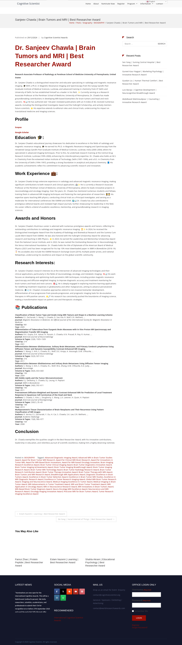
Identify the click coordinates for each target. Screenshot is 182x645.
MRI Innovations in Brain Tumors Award (96, 486)
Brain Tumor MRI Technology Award (47, 469)
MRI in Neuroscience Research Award (60, 486)
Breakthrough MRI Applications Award (68, 474)
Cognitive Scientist (28, 3)
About (96, 3)
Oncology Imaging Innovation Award (47, 491)
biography (87, 22)
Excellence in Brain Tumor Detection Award (48, 477)
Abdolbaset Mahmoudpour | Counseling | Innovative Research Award (141, 100)
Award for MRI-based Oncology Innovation (81, 462)
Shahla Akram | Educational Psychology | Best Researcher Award (65, 562)
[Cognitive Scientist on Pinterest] (82, 591)
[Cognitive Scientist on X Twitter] (63, 591)
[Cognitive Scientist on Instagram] (57, 598)
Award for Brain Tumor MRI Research (38, 460)
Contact (159, 3)
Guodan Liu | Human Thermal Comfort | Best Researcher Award (142, 82)
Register (121, 3)
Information (145, 3)
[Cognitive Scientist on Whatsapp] (63, 598)
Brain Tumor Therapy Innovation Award (60, 472)
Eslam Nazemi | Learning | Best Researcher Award (42, 514)
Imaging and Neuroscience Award (37, 481)
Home (88, 3)
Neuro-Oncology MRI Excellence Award (70, 489)
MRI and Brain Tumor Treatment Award (88, 484)
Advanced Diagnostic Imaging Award (61, 457)
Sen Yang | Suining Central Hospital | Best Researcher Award (141, 64)
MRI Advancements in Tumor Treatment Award (49, 484)
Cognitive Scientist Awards (56, 37)
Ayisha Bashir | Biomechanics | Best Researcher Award (96, 562)
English (152, 2)
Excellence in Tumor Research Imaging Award (64, 479)
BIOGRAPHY (99, 22)
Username (141, 589)
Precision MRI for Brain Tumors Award (81, 491)
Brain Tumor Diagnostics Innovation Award (93, 465)
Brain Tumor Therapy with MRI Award (95, 472)
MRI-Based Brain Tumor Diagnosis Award (33, 489)
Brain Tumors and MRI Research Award (32, 474)
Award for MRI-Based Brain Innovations (43, 462)
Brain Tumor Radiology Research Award (81, 469)
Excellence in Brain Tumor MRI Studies (86, 477)
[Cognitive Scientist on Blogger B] (69, 591)
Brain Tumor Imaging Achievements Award (34, 467)
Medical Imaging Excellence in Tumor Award (72, 481)
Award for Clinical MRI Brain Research (73, 460)
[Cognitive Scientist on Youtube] (76, 591)
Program (131, 3)
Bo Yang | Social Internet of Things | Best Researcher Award (85, 519)
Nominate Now (108, 3)
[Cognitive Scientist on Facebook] (57, 591)
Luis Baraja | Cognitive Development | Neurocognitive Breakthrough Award (139, 91)
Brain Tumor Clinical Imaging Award (56, 465)
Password (141, 600)
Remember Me (141, 611)
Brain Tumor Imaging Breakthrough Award (73, 467)
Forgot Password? (139, 627)
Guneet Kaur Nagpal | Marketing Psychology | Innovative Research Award (143, 73)
